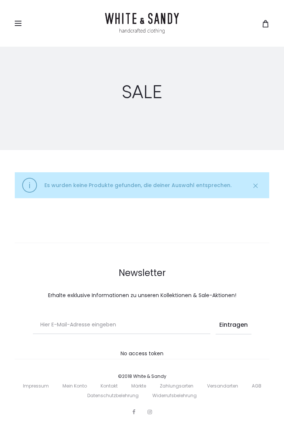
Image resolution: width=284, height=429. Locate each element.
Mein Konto (74, 386)
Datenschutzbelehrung (113, 395)
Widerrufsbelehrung (174, 395)
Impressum (36, 386)
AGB (256, 386)
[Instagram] (150, 412)
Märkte (138, 386)
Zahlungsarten (176, 386)
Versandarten (222, 386)
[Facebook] (133, 412)
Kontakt (109, 386)
